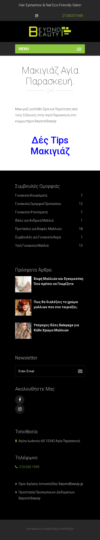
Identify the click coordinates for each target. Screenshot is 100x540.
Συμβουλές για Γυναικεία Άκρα (49, 237)
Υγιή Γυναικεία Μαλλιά (49, 245)
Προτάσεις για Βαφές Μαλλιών (49, 229)
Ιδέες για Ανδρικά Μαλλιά (49, 220)
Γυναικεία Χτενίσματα (49, 212)
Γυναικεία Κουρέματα (49, 195)
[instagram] (19, 409)
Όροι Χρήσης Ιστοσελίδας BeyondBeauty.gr (51, 484)
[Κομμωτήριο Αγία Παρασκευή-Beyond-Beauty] (50, 31)
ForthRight (66, 528)
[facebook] (19, 399)
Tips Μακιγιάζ (50, 146)
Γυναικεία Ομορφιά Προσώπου (49, 204)
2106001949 (72, 15)
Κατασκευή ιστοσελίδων (43, 528)
